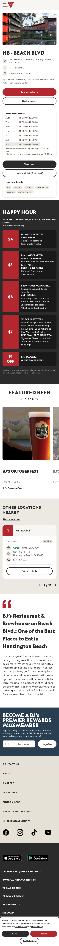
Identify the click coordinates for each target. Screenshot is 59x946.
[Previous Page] (22, 399)
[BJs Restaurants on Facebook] (6, 833)
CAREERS (8, 783)
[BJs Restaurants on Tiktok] (34, 833)
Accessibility (12, 904)
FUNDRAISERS (11, 802)
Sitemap (8, 912)
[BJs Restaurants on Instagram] (20, 833)
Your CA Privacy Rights (19, 879)
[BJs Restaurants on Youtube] (48, 833)
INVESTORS (10, 792)
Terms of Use (12, 888)
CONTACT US (11, 764)
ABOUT (7, 773)
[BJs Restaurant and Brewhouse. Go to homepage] (10, 5)
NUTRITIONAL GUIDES (17, 821)
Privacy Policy (13, 896)
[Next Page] (37, 399)
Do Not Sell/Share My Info (22, 871)
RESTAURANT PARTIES (17, 811)
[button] (4, 5)
